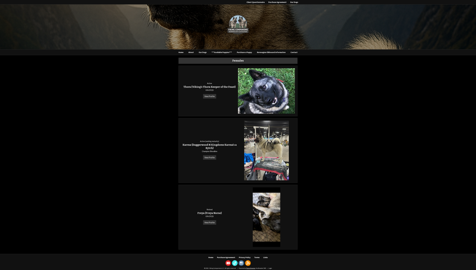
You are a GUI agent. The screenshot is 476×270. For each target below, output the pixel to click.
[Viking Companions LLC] (238, 25)
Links (265, 257)
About (191, 52)
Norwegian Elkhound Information (271, 52)
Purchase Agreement (277, 2)
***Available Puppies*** (222, 52)
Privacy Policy (245, 257)
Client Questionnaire (256, 2)
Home (180, 52)
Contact (294, 52)
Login (270, 268)
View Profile (210, 96)
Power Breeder (250, 268)
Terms (257, 257)
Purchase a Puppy (244, 52)
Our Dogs (294, 2)
